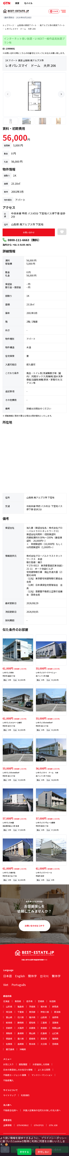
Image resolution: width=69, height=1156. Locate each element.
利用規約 (25, 1095)
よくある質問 (44, 1070)
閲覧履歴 (23, 1064)
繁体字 (56, 976)
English (20, 976)
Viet (5, 985)
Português (19, 985)
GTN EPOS (39, 1125)
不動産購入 (8, 1080)
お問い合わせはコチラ (34, 925)
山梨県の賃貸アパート (27, 25)
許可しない (43, 1151)
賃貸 (17, 3)
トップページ (8, 25)
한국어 (44, 976)
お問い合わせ (28, 232)
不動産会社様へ (10, 1110)
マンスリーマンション (41, 1075)
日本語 (7, 976)
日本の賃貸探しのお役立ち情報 (17, 1070)
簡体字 (32, 976)
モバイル (28, 3)
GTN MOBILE (23, 1125)
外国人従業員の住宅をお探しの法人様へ (42, 1110)
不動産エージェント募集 (14, 1075)
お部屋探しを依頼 (41, 1064)
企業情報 (7, 1125)
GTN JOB (53, 1125)
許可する (24, 1151)
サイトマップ (9, 1095)
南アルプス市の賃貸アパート (52, 25)
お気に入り (8, 1064)
